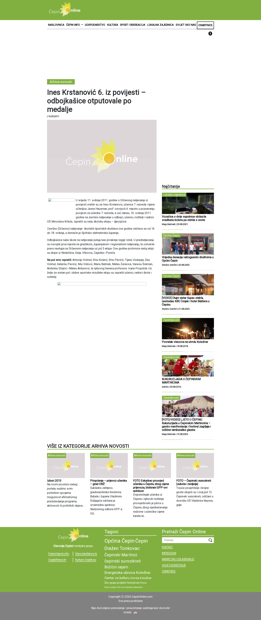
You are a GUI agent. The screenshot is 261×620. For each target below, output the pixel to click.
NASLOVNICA (56, 24)
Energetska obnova (119, 572)
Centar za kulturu (116, 578)
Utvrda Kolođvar (141, 578)
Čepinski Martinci (120, 554)
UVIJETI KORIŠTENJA (174, 565)
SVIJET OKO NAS (186, 24)
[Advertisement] (149, 10)
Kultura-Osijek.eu (85, 559)
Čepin (141, 541)
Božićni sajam (116, 567)
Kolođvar (143, 572)
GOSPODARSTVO (95, 24)
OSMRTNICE (205, 25)
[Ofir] (135, 612)
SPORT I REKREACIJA (132, 24)
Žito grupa (110, 582)
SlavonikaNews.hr (86, 553)
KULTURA (112, 24)
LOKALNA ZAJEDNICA (160, 24)
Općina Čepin (119, 541)
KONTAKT (167, 547)
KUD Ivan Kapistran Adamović (130, 587)
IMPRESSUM (169, 553)
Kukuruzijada (110, 587)
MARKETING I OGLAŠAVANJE (178, 559)
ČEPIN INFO (73, 24)
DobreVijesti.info (58, 553)
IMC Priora (141, 582)
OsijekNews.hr (57, 559)
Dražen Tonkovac (122, 548)
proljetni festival (126, 582)
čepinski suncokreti (122, 561)
